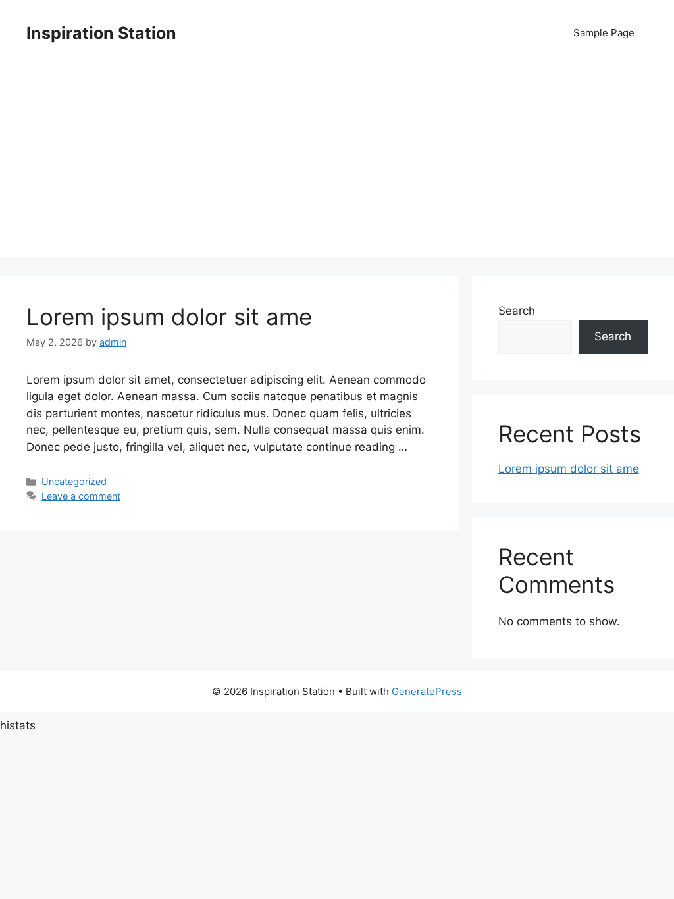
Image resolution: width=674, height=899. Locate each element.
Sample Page (604, 32)
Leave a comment (80, 495)
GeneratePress (427, 691)
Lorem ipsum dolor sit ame (169, 316)
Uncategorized (74, 481)
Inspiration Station (101, 33)
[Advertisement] (337, 164)
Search (516, 310)
